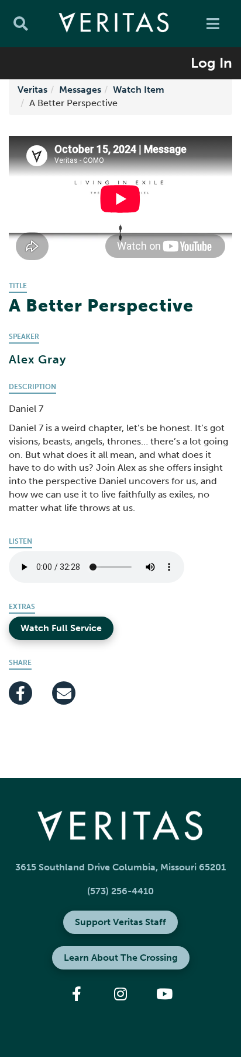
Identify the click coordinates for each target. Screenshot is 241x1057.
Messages (80, 89)
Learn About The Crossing (121, 957)
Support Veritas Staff (120, 922)
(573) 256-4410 (120, 891)
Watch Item (138, 89)
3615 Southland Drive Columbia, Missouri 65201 (120, 867)
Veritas (32, 89)
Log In (211, 62)
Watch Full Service (61, 628)
